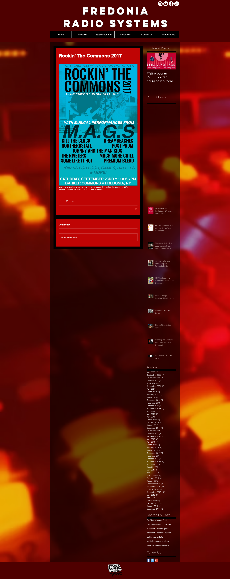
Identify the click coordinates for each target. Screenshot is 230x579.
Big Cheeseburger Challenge (159, 520)
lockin (149, 537)
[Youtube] (165, 3)
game (166, 528)
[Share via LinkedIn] (73, 201)
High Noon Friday (154, 524)
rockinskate (158, 537)
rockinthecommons (155, 541)
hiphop (168, 532)
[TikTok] (176, 3)
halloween (151, 532)
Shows (160, 528)
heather (160, 532)
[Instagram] (160, 3)
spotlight (150, 545)
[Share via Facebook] (60, 201)
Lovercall (167, 524)
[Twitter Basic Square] (152, 560)
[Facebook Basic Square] (148, 560)
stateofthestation (162, 545)
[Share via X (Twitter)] (66, 201)
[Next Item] (172, 61)
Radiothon (151, 528)
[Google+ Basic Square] (156, 560)
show (167, 541)
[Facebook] (171, 3)
